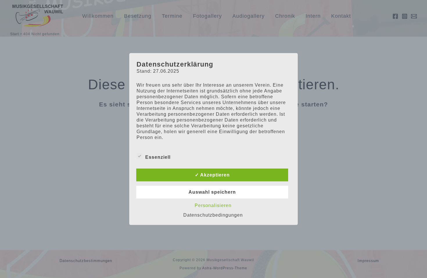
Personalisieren (213, 205)
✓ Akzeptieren (212, 174)
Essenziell (158, 156)
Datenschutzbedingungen (213, 214)
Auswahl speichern (212, 191)
